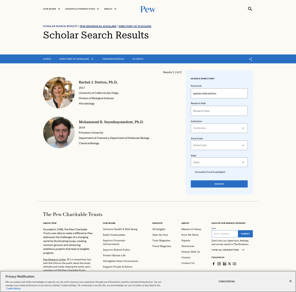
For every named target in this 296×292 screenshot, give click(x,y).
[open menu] (92, 59)
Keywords (196, 85)
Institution (196, 121)
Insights (157, 223)
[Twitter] (229, 263)
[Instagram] (219, 264)
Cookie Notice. (13, 288)
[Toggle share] (251, 59)
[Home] (72, 214)
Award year (197, 138)
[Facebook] (214, 264)
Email (214, 228)
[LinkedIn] (225, 264)
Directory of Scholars (135, 26)
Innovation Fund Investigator (210, 171)
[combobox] (193, 128)
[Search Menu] (250, 9)
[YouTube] (234, 264)
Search (219, 184)
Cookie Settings (227, 281)
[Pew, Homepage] (148, 8)
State (193, 155)
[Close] (290, 281)
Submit (245, 233)
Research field (198, 103)
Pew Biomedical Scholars (98, 26)
